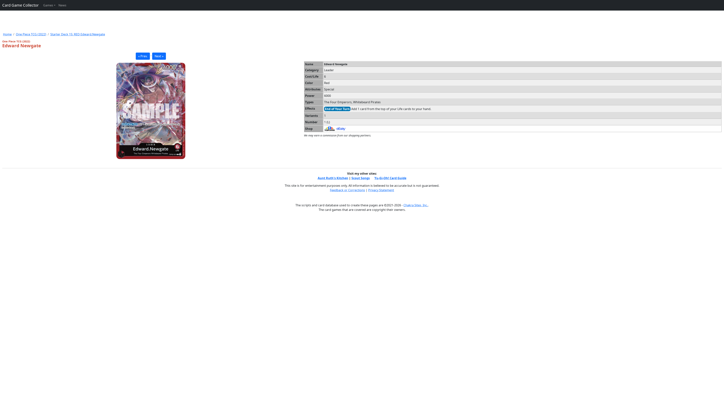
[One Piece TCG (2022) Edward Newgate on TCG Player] (329, 128)
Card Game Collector (20, 5)
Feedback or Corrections (347, 190)
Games (48, 5)
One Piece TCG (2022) (31, 34)
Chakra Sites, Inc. (415, 205)
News (62, 5)
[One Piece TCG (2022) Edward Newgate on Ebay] (341, 128)
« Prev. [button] (142, 56)
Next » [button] (159, 56)
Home (7, 34)
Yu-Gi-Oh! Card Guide (390, 178)
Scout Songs (360, 178)
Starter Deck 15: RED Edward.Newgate (77, 34)
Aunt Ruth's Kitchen (333, 178)
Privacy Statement (381, 190)
